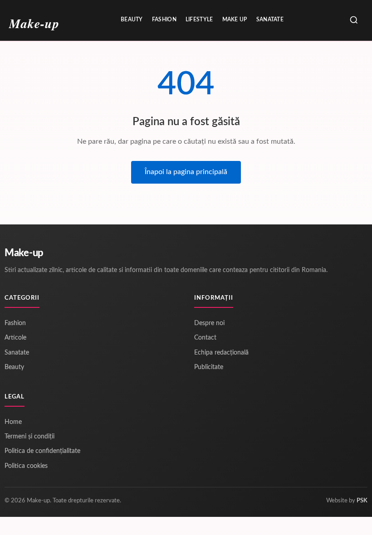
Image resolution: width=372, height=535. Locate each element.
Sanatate (270, 19)
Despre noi (209, 323)
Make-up (24, 253)
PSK (362, 501)
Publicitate (208, 367)
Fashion (164, 19)
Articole (15, 338)
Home (13, 422)
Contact (205, 338)
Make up (234, 19)
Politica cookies (26, 466)
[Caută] (354, 20)
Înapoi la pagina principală (186, 171)
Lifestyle (199, 19)
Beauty (132, 19)
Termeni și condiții (29, 436)
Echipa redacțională (221, 353)
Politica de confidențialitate (42, 451)
